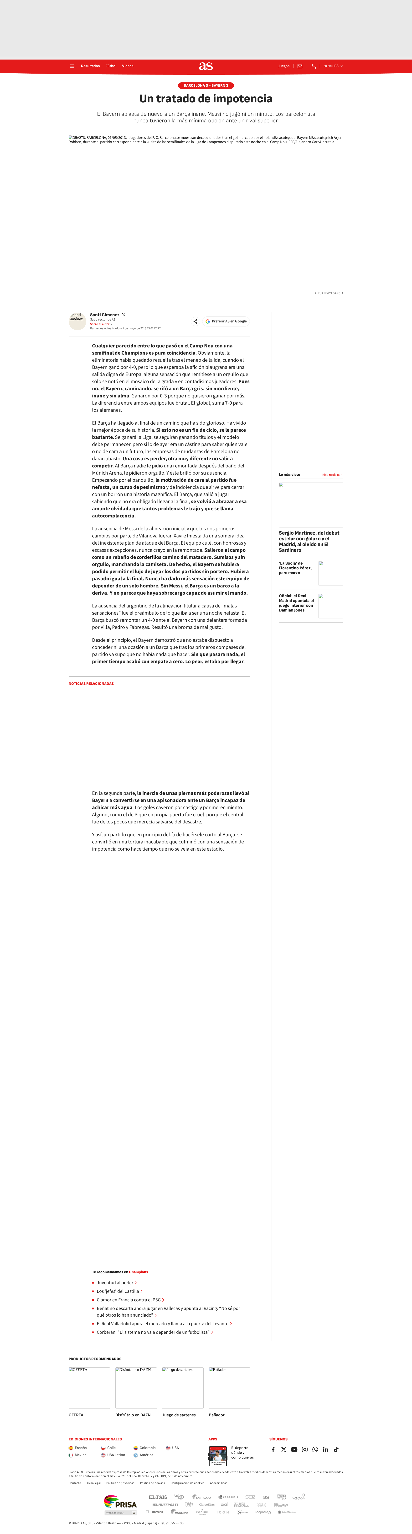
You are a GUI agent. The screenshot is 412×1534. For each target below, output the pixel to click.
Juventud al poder (115, 1282)
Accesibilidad (218, 1483)
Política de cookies (152, 1483)
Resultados (90, 66)
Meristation (287, 1512)
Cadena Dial (224, 1505)
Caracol (298, 1497)
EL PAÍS (158, 1497)
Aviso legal (94, 1483)
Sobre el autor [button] (99, 324)
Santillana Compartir (228, 1497)
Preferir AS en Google (229, 321)
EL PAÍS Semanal (241, 1505)
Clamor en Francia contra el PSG (129, 1300)
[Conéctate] (313, 66)
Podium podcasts (202, 1512)
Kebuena (280, 1505)
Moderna (180, 1512)
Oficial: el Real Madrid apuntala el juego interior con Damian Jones (296, 603)
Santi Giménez (104, 315)
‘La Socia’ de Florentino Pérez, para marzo (295, 568)
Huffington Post (165, 1505)
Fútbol (111, 66)
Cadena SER (250, 1497)
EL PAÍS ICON (222, 1512)
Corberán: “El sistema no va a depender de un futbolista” (153, 1332)
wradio (189, 1505)
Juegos (284, 66)
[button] (195, 321)
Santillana (201, 1497)
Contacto (75, 1483)
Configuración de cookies (187, 1483)
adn (281, 1497)
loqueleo (263, 1512)
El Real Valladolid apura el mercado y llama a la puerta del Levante (162, 1323)
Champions (138, 1272)
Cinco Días (207, 1505)
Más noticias (331, 475)
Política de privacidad (120, 1483)
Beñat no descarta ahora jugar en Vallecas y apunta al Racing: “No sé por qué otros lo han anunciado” (168, 1311)
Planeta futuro (261, 1505)
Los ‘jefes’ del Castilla (118, 1291)
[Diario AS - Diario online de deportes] (206, 66)
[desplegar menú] (72, 66)
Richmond (154, 1512)
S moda (243, 1512)
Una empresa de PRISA (120, 1501)
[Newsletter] (300, 66)
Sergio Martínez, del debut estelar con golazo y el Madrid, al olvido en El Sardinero (309, 541)
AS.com (266, 1497)
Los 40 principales (179, 1497)
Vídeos (128, 66)
